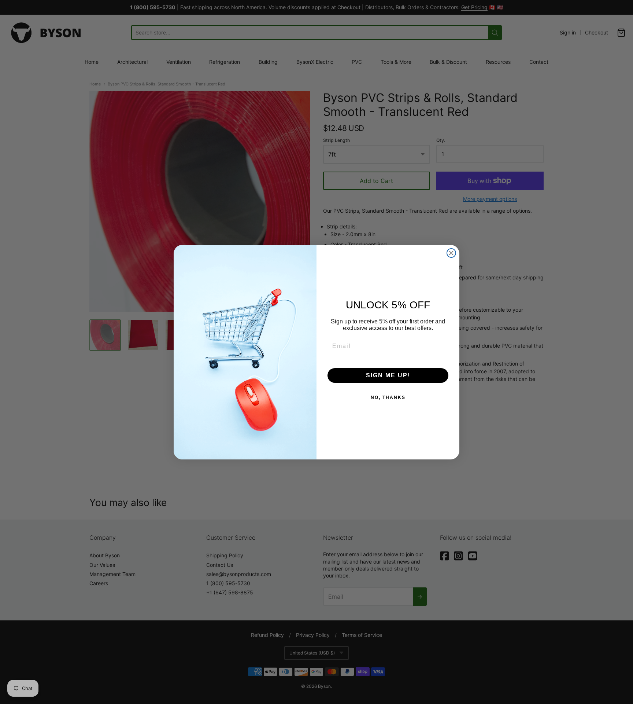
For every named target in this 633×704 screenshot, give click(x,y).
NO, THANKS (388, 397)
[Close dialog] (451, 253)
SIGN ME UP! (388, 375)
